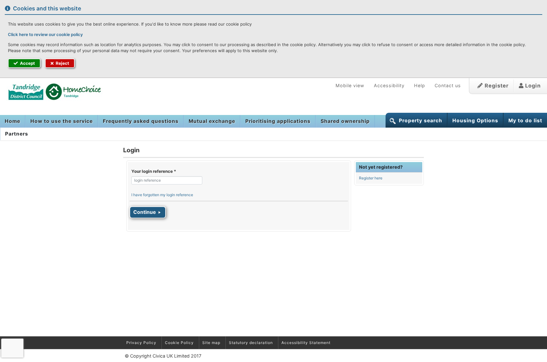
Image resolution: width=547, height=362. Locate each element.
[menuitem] (12, 121)
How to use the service (61, 121)
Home (12, 121)
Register (496, 85)
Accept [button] (27, 63)
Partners (16, 134)
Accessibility (389, 85)
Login (532, 85)
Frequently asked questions (141, 121)
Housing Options (475, 121)
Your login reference (153, 171)
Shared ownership (345, 121)
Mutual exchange (212, 121)
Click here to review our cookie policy (45, 34)
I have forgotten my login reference (162, 194)
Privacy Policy (141, 342)
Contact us (448, 85)
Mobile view (350, 85)
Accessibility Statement (305, 342)
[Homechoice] (51, 91)
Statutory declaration (251, 342)
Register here (370, 178)
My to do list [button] (525, 121)
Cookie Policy (179, 342)
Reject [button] (62, 63)
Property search (420, 121)
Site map (211, 342)
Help (419, 85)
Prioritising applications (278, 121)
